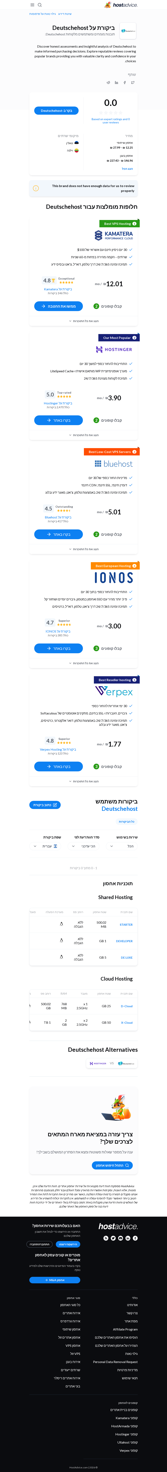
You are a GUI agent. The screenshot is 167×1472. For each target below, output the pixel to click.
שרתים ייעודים (70, 1370)
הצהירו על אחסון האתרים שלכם (116, 1345)
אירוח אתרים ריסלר (67, 1378)
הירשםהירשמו (68, 1244)
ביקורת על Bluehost (58, 517)
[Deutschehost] (128, 31)
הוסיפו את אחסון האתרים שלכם (116, 1337)
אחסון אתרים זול (69, 1337)
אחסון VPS (73, 1345)
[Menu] (32, 5)
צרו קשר (132, 1313)
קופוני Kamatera (127, 1418)
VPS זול (75, 1354)
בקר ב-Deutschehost (56, 110)
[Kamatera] (114, 235)
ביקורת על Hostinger (58, 403)
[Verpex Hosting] (114, 691)
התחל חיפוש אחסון (109, 1165)
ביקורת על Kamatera (58, 289)
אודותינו (132, 1305)
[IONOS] (114, 577)
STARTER (126, 924)
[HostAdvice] (121, 5)
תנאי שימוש (130, 1378)
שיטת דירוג (64, 13)
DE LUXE (127, 957)
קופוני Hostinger (126, 1434)
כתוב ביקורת (42, 805)
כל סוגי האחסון (70, 1305)
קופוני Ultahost (127, 1442)
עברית (47, 846)
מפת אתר (131, 1321)
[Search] (40, 5)
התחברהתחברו (39, 1244)
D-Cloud (127, 1006)
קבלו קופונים (108, 306)
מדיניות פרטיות (127, 1370)
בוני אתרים (73, 1386)
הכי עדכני (88, 846)
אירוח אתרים (71, 1313)
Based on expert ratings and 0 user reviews (111, 120)
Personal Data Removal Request (115, 1362)
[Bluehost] (114, 463)
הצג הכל (127, 168)
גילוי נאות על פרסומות (42, 13)
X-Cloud (127, 1022)
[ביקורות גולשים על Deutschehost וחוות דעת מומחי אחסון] (133, 82)
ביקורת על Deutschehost (83, 27)
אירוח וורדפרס (70, 1321)
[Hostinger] (114, 349)
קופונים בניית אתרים (124, 1410)
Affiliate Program (125, 1329)
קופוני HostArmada (124, 1426)
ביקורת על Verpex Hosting (58, 749)
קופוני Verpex (129, 1450)
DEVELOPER (124, 941)
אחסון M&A (57, 1280)
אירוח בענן (73, 1362)
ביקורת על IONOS (58, 631)
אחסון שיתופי (71, 1329)
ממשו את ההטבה (62, 306)
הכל (131, 846)
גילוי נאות (131, 1354)
